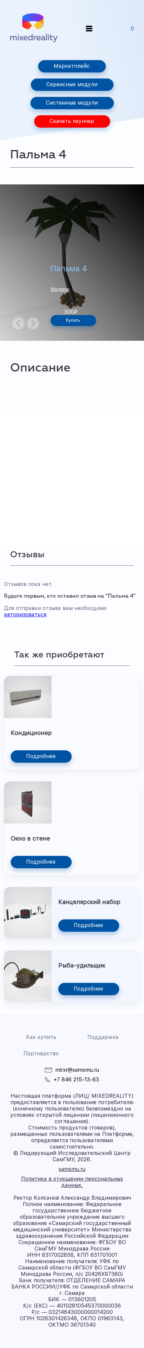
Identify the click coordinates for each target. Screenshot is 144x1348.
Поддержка (103, 1037)
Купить (73, 320)
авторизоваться (25, 614)
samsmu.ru (72, 1169)
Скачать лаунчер (72, 121)
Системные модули (72, 103)
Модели (60, 289)
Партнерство (41, 1053)
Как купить (41, 1037)
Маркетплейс (72, 66)
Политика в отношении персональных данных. (72, 1182)
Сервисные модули (71, 84)
